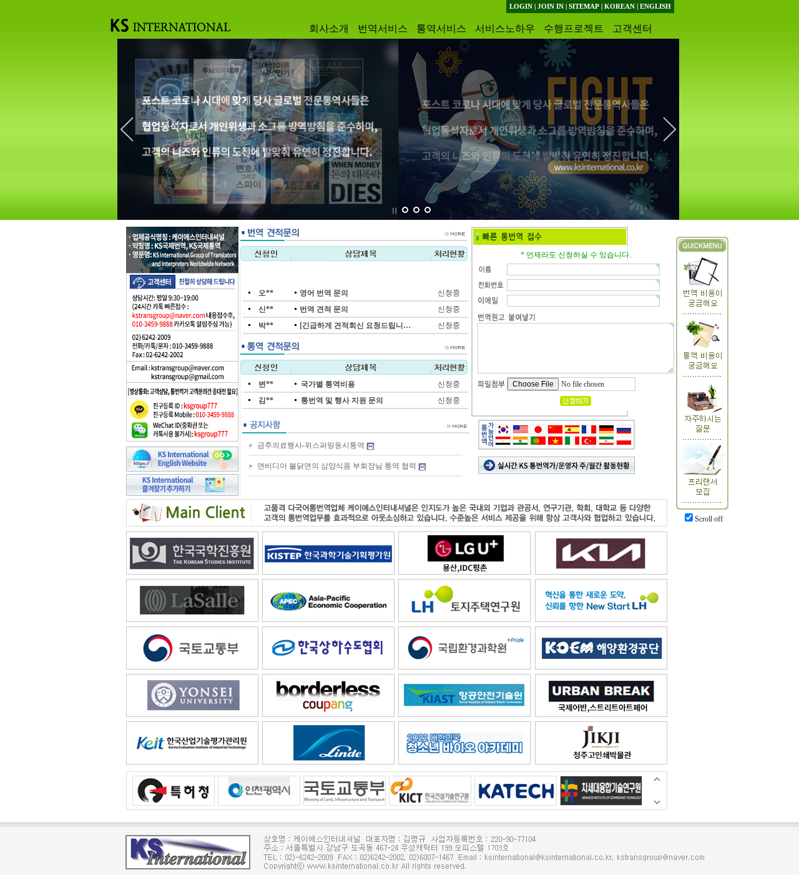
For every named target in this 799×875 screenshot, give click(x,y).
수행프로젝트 (574, 28)
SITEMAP (584, 6)
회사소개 (329, 28)
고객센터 (632, 28)
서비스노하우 (505, 28)
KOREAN (619, 6)
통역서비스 (441, 28)
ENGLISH (655, 6)
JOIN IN (550, 6)
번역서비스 (383, 28)
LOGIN (520, 6)
